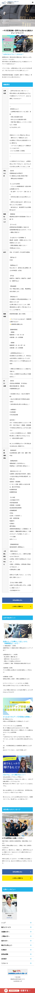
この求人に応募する (17, 606)
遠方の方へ (4, 940)
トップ (3, 922)
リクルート (4, 963)
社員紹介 (4, 949)
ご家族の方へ (5, 936)
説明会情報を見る (17, 600)
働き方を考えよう (6, 945)
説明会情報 (4, 954)
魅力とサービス (6, 927)
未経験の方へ (5, 931)
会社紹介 (4, 958)
